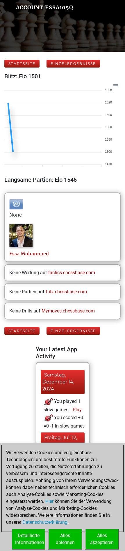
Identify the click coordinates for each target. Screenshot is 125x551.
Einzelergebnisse (73, 63)
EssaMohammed (29, 254)
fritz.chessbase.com (66, 291)
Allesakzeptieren (102, 539)
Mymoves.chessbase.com (68, 311)
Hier (49, 501)
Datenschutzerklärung (44, 522)
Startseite (21, 63)
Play (77, 409)
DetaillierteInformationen (29, 539)
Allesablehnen (65, 539)
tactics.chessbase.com (71, 272)
